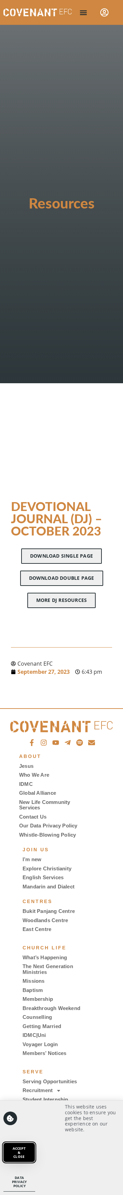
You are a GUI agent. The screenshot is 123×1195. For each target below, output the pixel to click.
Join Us (36, 849)
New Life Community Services (44, 805)
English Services (43, 877)
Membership (38, 999)
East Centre (37, 929)
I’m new (32, 859)
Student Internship (45, 1099)
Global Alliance (37, 793)
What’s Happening (45, 957)
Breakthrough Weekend (51, 1008)
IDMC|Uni (34, 1035)
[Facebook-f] (31, 742)
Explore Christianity (47, 868)
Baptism (33, 990)
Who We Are (34, 775)
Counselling (37, 1017)
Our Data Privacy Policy (48, 825)
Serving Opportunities (50, 1081)
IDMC (26, 784)
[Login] (104, 12)
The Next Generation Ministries (48, 969)
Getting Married (42, 1026)
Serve (33, 1071)
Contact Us (32, 817)
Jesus (26, 766)
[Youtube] (55, 742)
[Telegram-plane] (67, 742)
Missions (34, 981)
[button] (83, 12)
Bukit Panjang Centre (49, 911)
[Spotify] (79, 742)
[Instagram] (43, 742)
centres (37, 901)
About (30, 756)
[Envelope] (91, 742)
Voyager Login (40, 1044)
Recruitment (38, 1090)
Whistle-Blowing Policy (47, 835)
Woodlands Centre (45, 920)
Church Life (44, 947)
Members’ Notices (44, 1053)
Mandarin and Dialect (48, 886)
